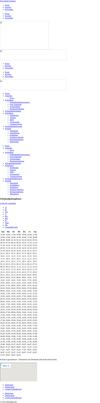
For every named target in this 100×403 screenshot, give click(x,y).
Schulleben (9, 113)
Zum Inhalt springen (8, 1)
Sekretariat (14, 131)
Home (7, 94)
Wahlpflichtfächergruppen (20, 102)
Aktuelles (8, 96)
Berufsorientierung (17, 109)
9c (6, 221)
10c (6, 225)
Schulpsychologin (17, 137)
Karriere (8, 7)
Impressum (9, 385)
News (12, 98)
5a (6, 207)
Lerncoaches (15, 122)
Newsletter (9, 10)
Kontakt (8, 129)
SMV (12, 120)
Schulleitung (14, 133)
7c (6, 214)
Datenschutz (9, 387)
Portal (7, 5)
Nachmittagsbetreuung (13, 126)
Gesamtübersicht (11, 227)
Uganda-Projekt (16, 124)
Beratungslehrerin (16, 140)
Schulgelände (15, 107)
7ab (6, 212)
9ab (6, 218)
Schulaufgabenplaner (13, 111)
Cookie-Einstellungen (13, 389)
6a (6, 210)
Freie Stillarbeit (15, 104)
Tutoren (13, 118)
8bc (6, 216)
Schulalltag (9, 100)
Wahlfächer (14, 115)
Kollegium (14, 135)
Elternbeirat (14, 142)
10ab (7, 223)
